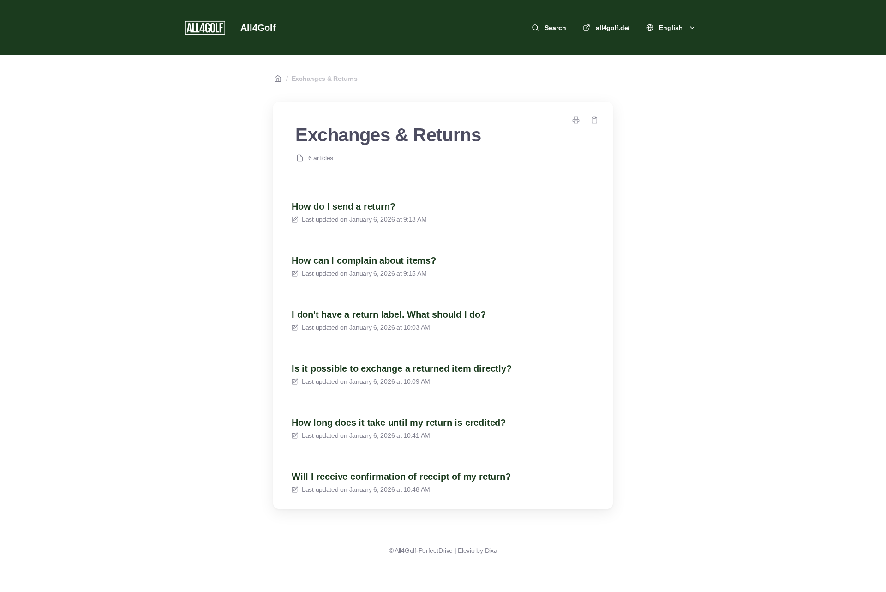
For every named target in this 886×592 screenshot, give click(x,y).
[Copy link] (594, 120)
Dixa (491, 550)
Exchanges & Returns (325, 78)
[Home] (205, 28)
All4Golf (257, 28)
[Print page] (576, 120)
